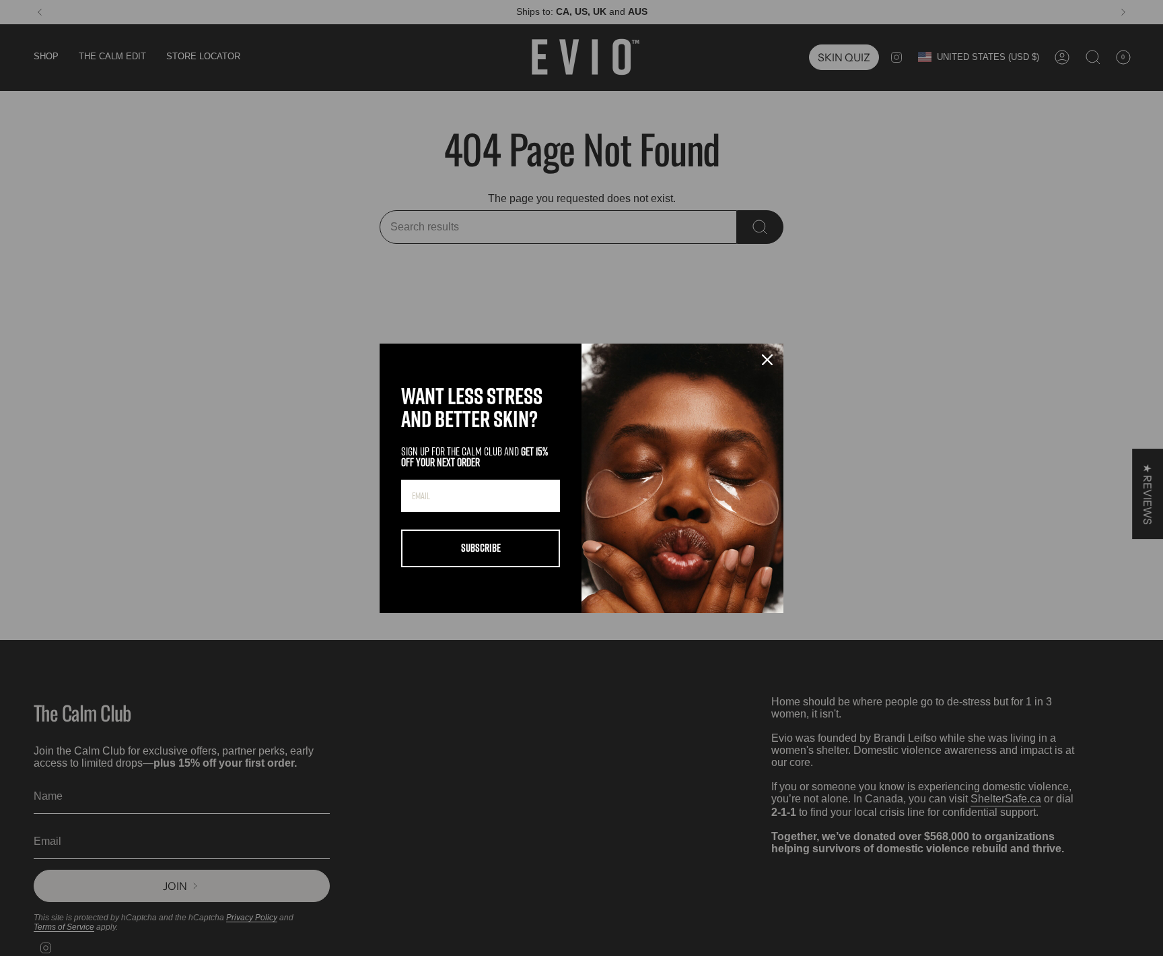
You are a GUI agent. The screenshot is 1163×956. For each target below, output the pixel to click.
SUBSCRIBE (481, 547)
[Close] (767, 360)
